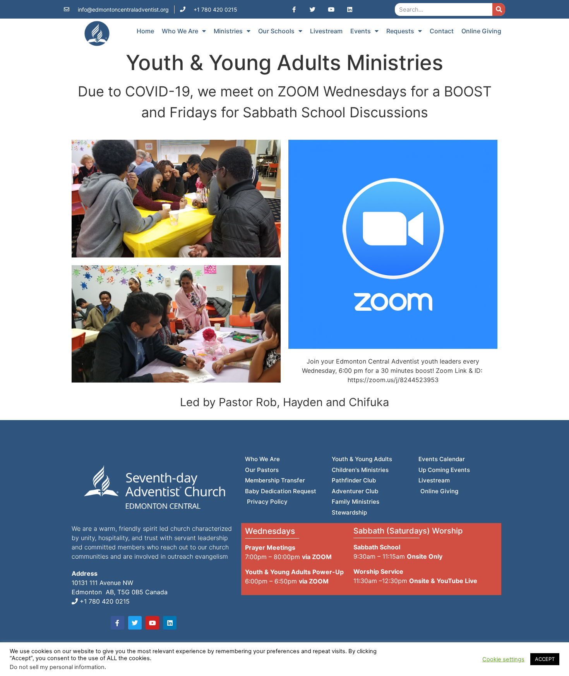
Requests (400, 31)
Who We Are (180, 31)
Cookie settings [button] (503, 659)
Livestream (326, 31)
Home (145, 31)
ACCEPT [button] (545, 659)
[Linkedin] (349, 9)
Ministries (228, 31)
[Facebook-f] (293, 9)
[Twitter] (312, 9)
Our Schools (276, 31)
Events (360, 31)
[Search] (498, 9)
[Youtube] (331, 9)
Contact (442, 31)
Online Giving (481, 31)
